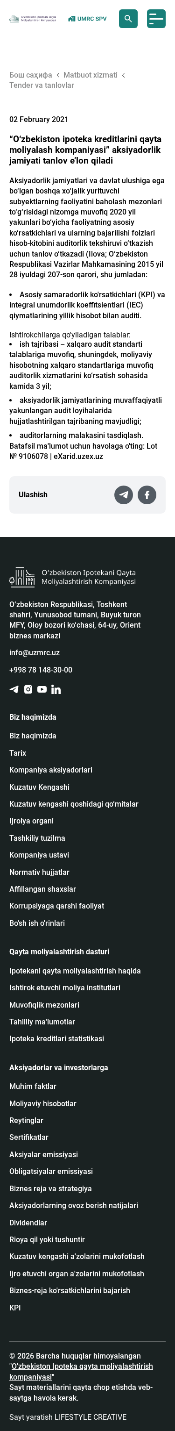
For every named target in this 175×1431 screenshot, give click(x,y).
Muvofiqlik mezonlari (44, 1005)
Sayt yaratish (67, 1417)
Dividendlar (28, 1222)
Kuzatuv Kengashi (39, 787)
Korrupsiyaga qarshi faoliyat (56, 906)
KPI (15, 1307)
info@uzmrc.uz (34, 652)
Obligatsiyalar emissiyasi (51, 1171)
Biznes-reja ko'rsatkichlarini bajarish (69, 1290)
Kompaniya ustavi (39, 855)
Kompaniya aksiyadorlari (50, 770)
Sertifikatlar (29, 1137)
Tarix (17, 753)
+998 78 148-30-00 (40, 669)
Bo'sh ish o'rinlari (37, 923)
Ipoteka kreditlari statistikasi (56, 1038)
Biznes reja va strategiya (50, 1188)
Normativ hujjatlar (39, 872)
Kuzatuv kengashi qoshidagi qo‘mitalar (74, 804)
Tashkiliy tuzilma (37, 838)
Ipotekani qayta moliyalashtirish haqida (75, 970)
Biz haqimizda (32, 735)
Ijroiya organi (31, 820)
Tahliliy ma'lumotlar (42, 1021)
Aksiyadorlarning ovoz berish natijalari (73, 1205)
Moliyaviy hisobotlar (43, 1103)
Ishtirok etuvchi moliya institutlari (64, 987)
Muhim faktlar (32, 1086)
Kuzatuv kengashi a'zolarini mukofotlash (77, 1256)
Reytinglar (26, 1120)
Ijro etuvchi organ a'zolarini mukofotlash (76, 1273)
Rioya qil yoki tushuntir (47, 1239)
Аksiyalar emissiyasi (43, 1154)
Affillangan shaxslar (42, 889)
